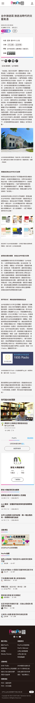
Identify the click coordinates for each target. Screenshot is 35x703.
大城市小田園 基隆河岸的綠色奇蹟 (14, 614)
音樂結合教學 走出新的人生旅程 (13, 495)
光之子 (6, 572)
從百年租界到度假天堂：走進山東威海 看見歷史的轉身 (17, 604)
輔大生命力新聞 (9, 426)
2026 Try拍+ (5, 666)
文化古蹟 (10, 45)
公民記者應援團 (23, 651)
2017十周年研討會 (24, 669)
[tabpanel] (17, 443)
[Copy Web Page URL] (16, 61)
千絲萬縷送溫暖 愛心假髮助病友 (13, 578)
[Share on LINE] (13, 61)
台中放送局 (11, 49)
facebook (14, 637)
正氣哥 (6, 616)
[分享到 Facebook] (6, 61)
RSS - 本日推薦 (6, 686)
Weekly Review (6, 654)
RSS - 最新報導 (6, 683)
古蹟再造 (18, 49)
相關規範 (4, 648)
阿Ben (6, 608)
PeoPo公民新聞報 (23, 645)
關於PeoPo (5, 645)
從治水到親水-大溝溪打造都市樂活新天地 (17, 569)
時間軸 (3, 651)
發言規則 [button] (30, 438)
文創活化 (25, 49)
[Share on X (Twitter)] (9, 61)
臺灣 (8, 40)
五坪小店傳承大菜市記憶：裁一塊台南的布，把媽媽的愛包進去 (16, 516)
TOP (31, 692)
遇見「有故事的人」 (24, 675)
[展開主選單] (3, 3)
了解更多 (17, 479)
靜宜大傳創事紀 (17, 467)
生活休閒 (18, 45)
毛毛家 (6, 563)
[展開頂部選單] (32, 3)
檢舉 (14, 31)
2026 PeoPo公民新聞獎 (9, 669)
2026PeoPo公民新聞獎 (9, 548)
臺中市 (13, 40)
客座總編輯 (21, 657)
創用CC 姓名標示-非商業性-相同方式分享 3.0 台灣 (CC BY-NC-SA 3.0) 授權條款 (11, 53)
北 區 (18, 40)
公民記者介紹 (22, 654)
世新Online (7, 580)
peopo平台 (7, 589)
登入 (23, 443)
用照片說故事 (5, 675)
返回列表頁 (17, 448)
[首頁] (17, 3)
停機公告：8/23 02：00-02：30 (13, 586)
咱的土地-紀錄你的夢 (8, 672)
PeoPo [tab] (14, 438)
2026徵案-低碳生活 (24, 666)
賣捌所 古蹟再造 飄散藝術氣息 (16, 423)
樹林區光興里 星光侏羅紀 (11, 595)
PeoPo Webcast (23, 648)
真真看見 (6, 597)
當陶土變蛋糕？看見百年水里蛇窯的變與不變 (16, 560)
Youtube (20, 637)
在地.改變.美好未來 (24, 672)
